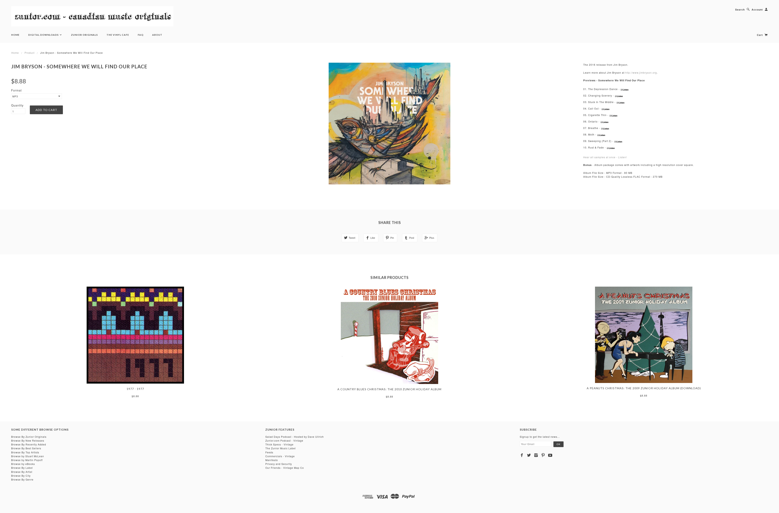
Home (15, 34)
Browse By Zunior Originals (28, 436)
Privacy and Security (278, 464)
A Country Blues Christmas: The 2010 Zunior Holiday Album (389, 389)
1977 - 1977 (135, 388)
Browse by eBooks (23, 464)
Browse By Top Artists (25, 452)
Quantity (17, 105)
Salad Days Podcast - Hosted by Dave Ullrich (294, 436)
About (157, 34)
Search (740, 9)
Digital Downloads (43, 34)
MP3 (15, 96)
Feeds (269, 452)
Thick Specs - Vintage (279, 444)
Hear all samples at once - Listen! (605, 157)
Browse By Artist (21, 471)
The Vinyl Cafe (118, 34)
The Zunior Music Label (280, 448)
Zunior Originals (84, 34)
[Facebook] (522, 455)
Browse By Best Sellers (26, 448)
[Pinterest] (543, 455)
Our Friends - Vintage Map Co (284, 467)
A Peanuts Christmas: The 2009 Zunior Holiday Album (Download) (644, 388)
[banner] (92, 16)
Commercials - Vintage (280, 456)
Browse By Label (22, 467)
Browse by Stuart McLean (27, 456)
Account (757, 9)
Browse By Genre (22, 479)
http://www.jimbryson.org (641, 72)
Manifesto (271, 460)
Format (16, 90)
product (29, 52)
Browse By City (21, 475)
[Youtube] (550, 455)
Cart (760, 35)
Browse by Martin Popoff (27, 460)
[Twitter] (529, 455)
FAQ (140, 34)
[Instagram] (536, 455)
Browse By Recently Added (28, 444)
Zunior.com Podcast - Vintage (284, 440)
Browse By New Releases (27, 440)
